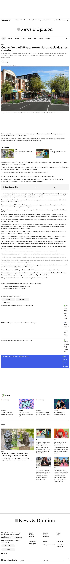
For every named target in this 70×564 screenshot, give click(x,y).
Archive (45, 541)
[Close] (68, 558)
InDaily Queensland (49, 545)
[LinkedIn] (6, 553)
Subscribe (48, 38)
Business (10, 38)
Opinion (17, 38)
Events (29, 38)
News (3, 38)
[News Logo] (35, 29)
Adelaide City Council (7, 296)
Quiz (35, 38)
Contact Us (60, 541)
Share (8, 299)
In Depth (23, 38)
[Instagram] (4, 553)
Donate (41, 38)
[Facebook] (2, 553)
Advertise (32, 545)
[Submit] (54, 187)
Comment (22, 299)
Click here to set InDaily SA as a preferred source (16, 287)
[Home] (8, 20)
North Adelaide (17, 296)
